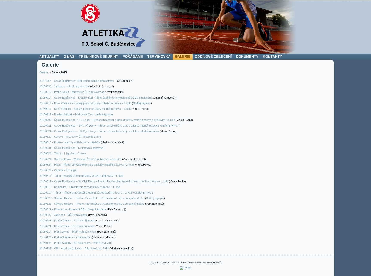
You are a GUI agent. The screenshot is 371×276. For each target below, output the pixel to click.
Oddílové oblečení (213, 56)
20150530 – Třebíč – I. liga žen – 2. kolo (62, 153)
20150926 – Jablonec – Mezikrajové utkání (64, 86)
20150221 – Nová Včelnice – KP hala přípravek (67, 220)
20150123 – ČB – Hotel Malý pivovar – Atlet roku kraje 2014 (74, 248)
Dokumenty (247, 56)
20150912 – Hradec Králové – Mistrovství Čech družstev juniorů (76, 114)
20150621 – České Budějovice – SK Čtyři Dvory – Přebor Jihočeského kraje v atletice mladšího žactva (99, 125)
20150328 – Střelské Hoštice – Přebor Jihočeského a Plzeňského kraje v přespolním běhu (91, 198)
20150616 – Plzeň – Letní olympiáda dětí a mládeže (69, 142)
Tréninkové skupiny (98, 56)
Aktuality (49, 56)
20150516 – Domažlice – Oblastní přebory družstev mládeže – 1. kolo (79, 187)
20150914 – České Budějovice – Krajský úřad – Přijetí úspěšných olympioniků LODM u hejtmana (95, 97)
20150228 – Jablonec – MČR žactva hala (63, 215)
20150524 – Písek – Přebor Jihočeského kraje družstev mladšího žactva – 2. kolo (86, 164)
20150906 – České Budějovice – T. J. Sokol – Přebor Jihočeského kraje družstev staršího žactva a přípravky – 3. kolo (107, 120)
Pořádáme (133, 56)
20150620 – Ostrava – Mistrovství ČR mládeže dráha (70, 136)
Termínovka (159, 56)
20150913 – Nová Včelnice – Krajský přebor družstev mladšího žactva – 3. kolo (85, 103)
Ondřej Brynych (142, 103)
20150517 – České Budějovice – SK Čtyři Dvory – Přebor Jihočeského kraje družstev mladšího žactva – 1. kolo (103, 181)
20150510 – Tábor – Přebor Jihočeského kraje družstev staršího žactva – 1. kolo (86, 192)
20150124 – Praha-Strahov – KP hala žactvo (65, 237)
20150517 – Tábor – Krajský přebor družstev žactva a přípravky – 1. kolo (81, 175)
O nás (69, 56)
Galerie (182, 56)
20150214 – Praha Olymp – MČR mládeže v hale (68, 231)
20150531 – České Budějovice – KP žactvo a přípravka (71, 147)
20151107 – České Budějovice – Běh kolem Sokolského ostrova (76, 80)
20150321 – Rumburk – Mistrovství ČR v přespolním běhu (73, 209)
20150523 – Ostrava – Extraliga (57, 170)
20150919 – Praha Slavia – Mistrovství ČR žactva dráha (71, 92)
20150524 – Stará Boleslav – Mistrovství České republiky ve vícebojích (80, 159)
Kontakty (272, 56)
